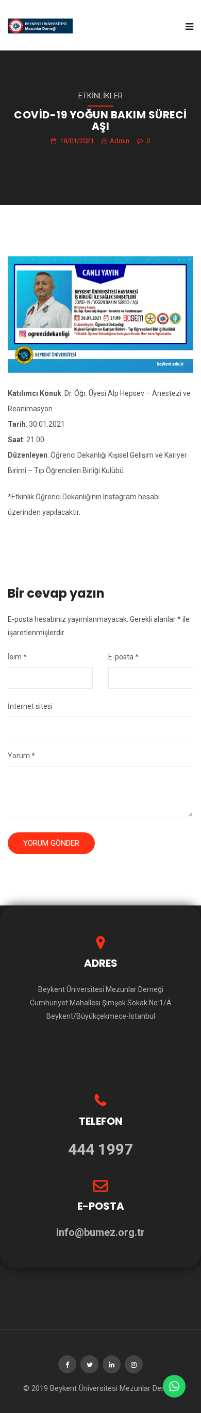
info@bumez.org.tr (100, 1232)
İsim (17, 657)
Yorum (21, 756)
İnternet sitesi (30, 706)
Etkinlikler (100, 95)
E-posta (123, 657)
